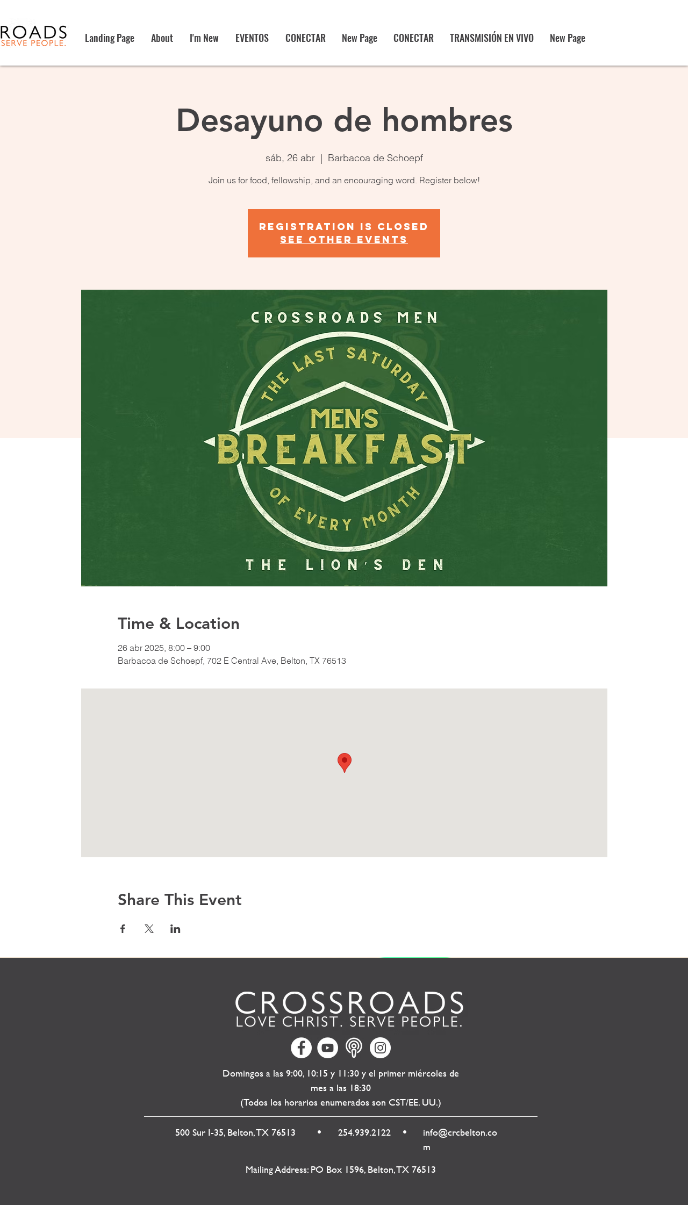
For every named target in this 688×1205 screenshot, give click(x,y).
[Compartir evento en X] (149, 928)
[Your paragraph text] (353, 1047)
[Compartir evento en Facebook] (123, 928)
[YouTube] (327, 1047)
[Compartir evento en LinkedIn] (175, 928)
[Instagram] (380, 1047)
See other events (344, 239)
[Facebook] (301, 1047)
